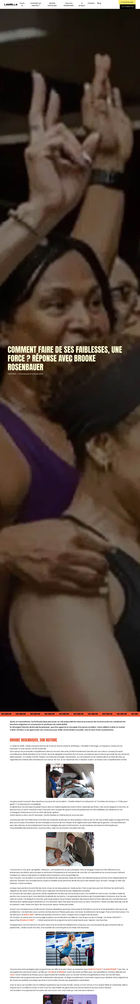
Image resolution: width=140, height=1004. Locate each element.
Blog (99, 3)
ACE (13, 974)
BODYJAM (28, 914)
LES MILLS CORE (26, 920)
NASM (61, 972)
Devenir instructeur (52, 4)
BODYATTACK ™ (95, 969)
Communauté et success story (30, 374)
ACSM (51, 972)
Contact (91, 3)
